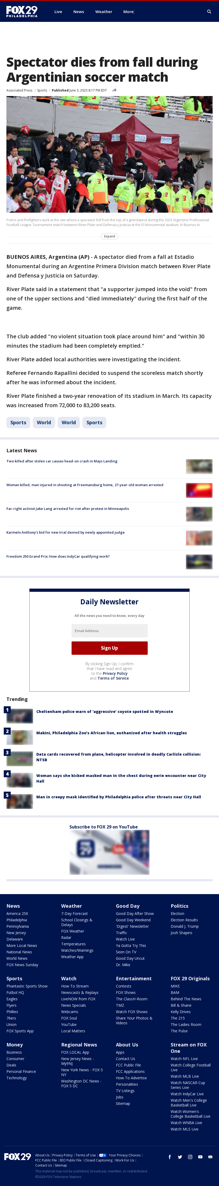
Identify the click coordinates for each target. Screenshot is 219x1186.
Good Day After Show (135, 913)
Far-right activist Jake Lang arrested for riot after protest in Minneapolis (67, 508)
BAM (175, 992)
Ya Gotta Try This (131, 945)
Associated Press (19, 90)
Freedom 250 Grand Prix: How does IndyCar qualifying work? (58, 556)
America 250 (17, 913)
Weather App (72, 956)
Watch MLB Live (185, 1076)
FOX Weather (72, 931)
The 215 (178, 1018)
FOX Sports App (20, 1030)
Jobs (119, 1097)
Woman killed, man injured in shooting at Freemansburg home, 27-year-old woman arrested (84, 484)
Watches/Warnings (77, 950)
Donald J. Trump (185, 926)
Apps (120, 1052)
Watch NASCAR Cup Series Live (188, 1085)
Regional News (79, 1044)
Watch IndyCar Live (187, 1093)
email (210, 1157)
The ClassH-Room (131, 998)
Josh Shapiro (181, 932)
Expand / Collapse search (209, 11)
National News (19, 951)
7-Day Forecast (74, 913)
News (13, 906)
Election (177, 913)
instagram (190, 1157)
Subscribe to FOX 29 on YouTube (103, 827)
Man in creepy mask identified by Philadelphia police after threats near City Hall (118, 796)
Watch (68, 978)
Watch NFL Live (184, 1058)
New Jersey (16, 932)
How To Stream (75, 986)
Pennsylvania (17, 926)
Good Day (127, 906)
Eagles (12, 998)
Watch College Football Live (191, 1067)
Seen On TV (126, 951)
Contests (123, 986)
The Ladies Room (186, 1024)
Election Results (184, 919)
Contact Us (125, 1058)
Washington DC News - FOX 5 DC (81, 1083)
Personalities (127, 1084)
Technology (16, 1077)
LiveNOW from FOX (78, 998)
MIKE (175, 986)
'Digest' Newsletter (132, 926)
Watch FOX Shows (132, 1011)
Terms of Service (113, 678)
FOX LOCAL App (75, 1052)
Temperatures (73, 943)
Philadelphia (16, 919)
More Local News (21, 945)
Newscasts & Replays (80, 992)
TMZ (120, 1005)
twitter (180, 1157)
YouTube (69, 1024)
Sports (42, 90)
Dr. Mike (123, 964)
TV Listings (125, 1090)
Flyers (11, 1005)
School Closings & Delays (76, 922)
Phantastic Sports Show (27, 986)
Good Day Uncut (130, 958)
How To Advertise (131, 1077)
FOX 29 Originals (190, 978)
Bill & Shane (181, 1005)
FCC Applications (130, 1071)
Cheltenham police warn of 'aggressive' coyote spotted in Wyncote (104, 711)
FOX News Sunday (22, 964)
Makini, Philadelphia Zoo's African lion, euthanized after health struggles (111, 732)
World (44, 422)
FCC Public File (128, 1065)
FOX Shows (126, 992)
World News (17, 958)
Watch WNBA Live (186, 1122)
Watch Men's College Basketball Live (189, 1103)
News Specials (73, 1005)
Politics (179, 906)
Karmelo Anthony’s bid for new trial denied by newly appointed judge (65, 532)
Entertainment (134, 978)
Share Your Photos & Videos (134, 1020)
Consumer (15, 1058)
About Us (127, 1044)
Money (14, 1044)
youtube (200, 1157)
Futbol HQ (15, 992)
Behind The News (186, 998)
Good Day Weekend (133, 919)
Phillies (12, 1011)
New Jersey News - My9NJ (77, 1061)
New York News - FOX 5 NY (82, 1072)
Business (14, 1052)
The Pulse (179, 1030)
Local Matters (73, 1030)
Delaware (14, 939)
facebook (170, 1157)
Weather (71, 906)
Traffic (121, 932)
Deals (11, 1065)
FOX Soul (69, 1018)
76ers (11, 1018)
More (128, 11)
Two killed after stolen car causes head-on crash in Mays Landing (62, 461)
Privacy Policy (115, 673)
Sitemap (123, 1103)
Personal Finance (21, 1071)
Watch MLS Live (184, 1129)
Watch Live (125, 939)
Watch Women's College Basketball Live (190, 1114)
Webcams (69, 1011)
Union (11, 1024)
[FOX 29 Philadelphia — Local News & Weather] (24, 11)
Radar (66, 937)
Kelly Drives (181, 1011)
